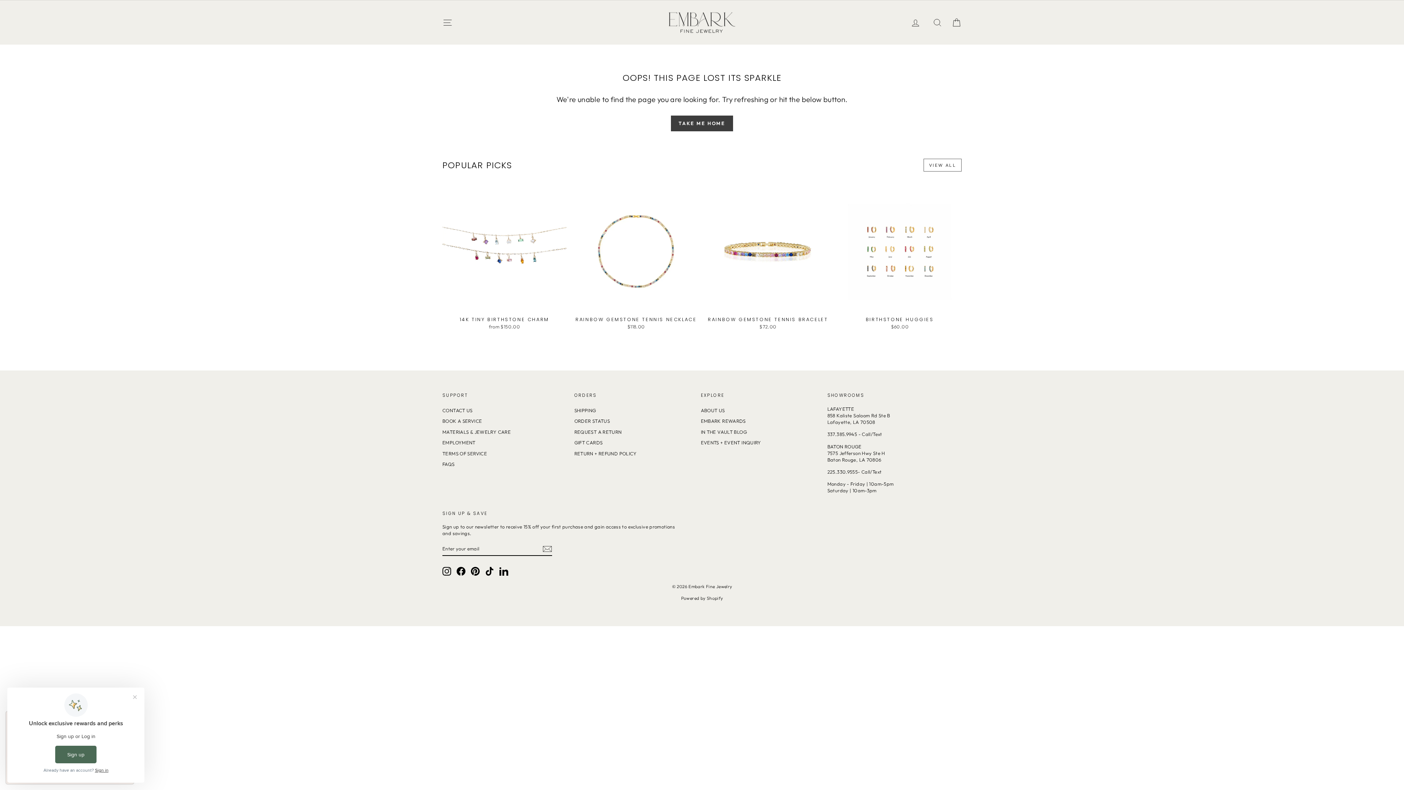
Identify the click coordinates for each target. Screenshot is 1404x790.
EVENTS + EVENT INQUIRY (731, 442)
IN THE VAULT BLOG (724, 432)
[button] (956, 22)
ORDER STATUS (592, 421)
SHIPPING (585, 410)
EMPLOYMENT (459, 442)
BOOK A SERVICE (462, 421)
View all (942, 165)
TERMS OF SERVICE (464, 453)
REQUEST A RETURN (598, 432)
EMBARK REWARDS (723, 421)
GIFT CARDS (588, 442)
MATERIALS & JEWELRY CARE (476, 432)
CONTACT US (457, 410)
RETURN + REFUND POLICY (605, 453)
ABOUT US (713, 410)
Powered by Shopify (702, 598)
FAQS (448, 464)
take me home (702, 123)
